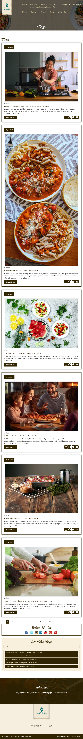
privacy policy (76, 736)
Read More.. (10, 117)
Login (65, 4)
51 (56, 622)
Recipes (34, 12)
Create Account (76, 4)
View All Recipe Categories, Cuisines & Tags (42, 7)
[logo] (7, 8)
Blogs (43, 12)
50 (50, 622)
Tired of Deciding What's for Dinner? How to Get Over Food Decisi (28, 601)
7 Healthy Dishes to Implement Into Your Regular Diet (23, 353)
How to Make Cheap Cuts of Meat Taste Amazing (21, 518)
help (50, 726)
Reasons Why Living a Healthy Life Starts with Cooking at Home (26, 106)
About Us (62, 12)
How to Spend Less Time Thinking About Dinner (21, 270)
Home (24, 12)
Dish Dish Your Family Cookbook (21, 736)
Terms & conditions (63, 736)
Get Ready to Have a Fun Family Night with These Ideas (24, 436)
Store (52, 12)
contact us (36, 726)
